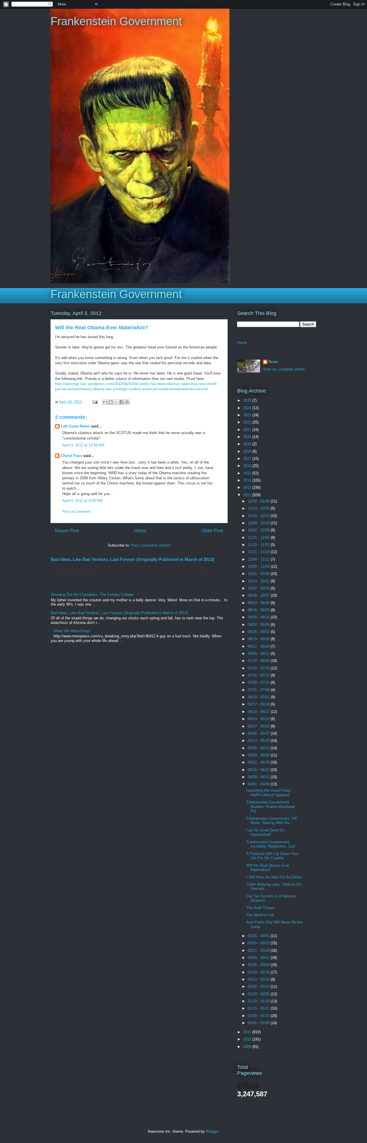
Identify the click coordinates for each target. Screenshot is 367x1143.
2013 (247, 487)
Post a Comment (76, 511)
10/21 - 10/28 (259, 574)
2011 (247, 1032)
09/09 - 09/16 (259, 617)
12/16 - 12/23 (259, 516)
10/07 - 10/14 (259, 588)
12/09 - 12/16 (259, 523)
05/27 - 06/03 (259, 726)
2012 (247, 495)
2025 (247, 400)
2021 (247, 429)
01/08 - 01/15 (259, 1016)
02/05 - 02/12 (259, 986)
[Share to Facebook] (121, 402)
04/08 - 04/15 (259, 777)
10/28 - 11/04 (259, 566)
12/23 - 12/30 (259, 508)
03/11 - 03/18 (259, 950)
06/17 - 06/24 (259, 704)
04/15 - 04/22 (259, 770)
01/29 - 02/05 (259, 994)
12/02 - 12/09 (259, 530)
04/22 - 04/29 (259, 762)
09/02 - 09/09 (259, 624)
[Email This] (105, 402)
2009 (247, 1047)
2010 (247, 1039)
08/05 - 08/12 (259, 653)
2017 (247, 458)
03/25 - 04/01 (259, 936)
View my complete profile (284, 369)
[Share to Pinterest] (127, 402)
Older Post (212, 530)
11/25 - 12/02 (259, 537)
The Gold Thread (260, 908)
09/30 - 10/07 (259, 595)
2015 (247, 473)
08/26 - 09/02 (259, 632)
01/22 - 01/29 (259, 1001)
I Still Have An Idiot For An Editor (273, 877)
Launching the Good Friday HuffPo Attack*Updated (268, 792)
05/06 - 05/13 (259, 748)
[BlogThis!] (111, 402)
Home (140, 530)
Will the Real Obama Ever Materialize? (267, 867)
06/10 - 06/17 (259, 712)
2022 (247, 422)
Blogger (212, 1131)
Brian (273, 362)
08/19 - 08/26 (259, 639)
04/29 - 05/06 (259, 755)
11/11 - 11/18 (259, 552)
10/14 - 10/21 (259, 581)
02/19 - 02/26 (259, 972)
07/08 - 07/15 (259, 682)
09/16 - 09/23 (259, 610)
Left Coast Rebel (75, 426)
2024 (247, 408)
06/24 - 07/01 (259, 697)
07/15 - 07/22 (259, 675)
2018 (247, 451)
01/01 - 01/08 (259, 1023)
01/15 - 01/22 (259, 1008)
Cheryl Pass (71, 456)
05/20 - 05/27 (259, 733)
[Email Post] (95, 402)
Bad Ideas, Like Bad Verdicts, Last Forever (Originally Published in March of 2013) (132, 559)
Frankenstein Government (116, 21)
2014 (247, 480)
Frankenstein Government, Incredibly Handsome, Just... (272, 844)
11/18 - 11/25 (259, 545)
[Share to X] (116, 402)
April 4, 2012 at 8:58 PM (82, 500)
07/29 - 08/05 (259, 661)
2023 (247, 415)
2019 (247, 444)
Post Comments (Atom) (150, 545)
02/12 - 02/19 (259, 979)
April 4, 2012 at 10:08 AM (83, 445)
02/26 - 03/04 (259, 965)
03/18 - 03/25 (259, 943)
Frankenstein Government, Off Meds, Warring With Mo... (271, 820)
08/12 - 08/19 (259, 646)
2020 (247, 437)
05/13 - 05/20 (259, 740)
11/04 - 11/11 (259, 559)
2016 (247, 466)
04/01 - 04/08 (259, 784)
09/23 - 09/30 (259, 603)
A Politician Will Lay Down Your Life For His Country (272, 856)
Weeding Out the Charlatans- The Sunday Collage (92, 594)
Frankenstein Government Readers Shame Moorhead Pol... (270, 806)
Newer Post (67, 530)
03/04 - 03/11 (259, 957)
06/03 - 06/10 (259, 719)
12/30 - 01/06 (259, 501)
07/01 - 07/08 (259, 690)
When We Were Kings (72, 631)
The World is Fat (260, 915)
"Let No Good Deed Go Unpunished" (265, 832)
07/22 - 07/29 (259, 668)
